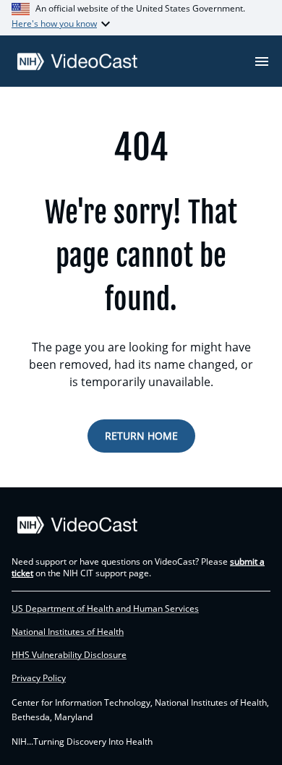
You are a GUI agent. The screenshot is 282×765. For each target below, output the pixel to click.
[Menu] (261, 61)
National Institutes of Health (68, 632)
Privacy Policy (39, 678)
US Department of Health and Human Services (105, 609)
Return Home (141, 436)
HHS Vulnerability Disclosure (69, 655)
